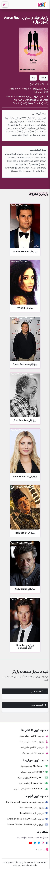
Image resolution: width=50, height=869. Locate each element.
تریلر (33, 78)
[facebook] (47, 842)
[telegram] (34, 842)
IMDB (44, 78)
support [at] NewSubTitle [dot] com (32, 837)
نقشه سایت (40, 849)
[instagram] (43, 842)
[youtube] (30, 842)
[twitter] (39, 842)
